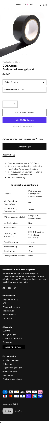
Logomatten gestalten (12, 368)
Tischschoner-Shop (11, 62)
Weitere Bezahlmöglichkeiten (24, 126)
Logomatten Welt (14, 411)
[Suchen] (39, 4)
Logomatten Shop (10, 299)
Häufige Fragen (9, 334)
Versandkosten (9, 314)
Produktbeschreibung (12, 379)
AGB (4, 303)
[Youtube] (9, 288)
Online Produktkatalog (12, 338)
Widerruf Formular (13, 347)
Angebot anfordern (11, 360)
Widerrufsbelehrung (11, 307)
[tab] (10, 154)
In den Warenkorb (24, 112)
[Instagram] (15, 288)
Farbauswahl (8, 364)
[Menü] (4, 4)
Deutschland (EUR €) (10, 404)
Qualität (6, 331)
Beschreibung (9, 155)
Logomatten (8, 375)
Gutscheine (7, 342)
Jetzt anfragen (24, 147)
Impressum (7, 318)
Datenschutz (8, 311)
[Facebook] (4, 288)
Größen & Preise (10, 371)
